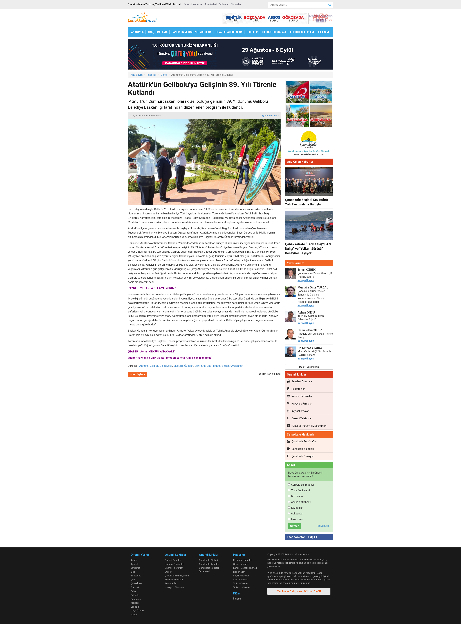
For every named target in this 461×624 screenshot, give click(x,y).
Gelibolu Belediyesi (161, 365)
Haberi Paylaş (137, 374)
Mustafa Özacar (183, 365)
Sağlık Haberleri (241, 575)
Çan (133, 579)
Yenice (134, 614)
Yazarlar (236, 4)
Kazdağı (135, 602)
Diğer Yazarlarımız (310, 367)
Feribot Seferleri (173, 560)
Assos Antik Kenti (301, 502)
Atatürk (143, 365)
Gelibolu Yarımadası (302, 484)
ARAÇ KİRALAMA (157, 32)
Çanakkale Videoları (303, 448)
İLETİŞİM (323, 32)
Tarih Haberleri (240, 583)
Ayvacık (135, 564)
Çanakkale (136, 583)
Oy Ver (294, 526)
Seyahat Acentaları (302, 381)
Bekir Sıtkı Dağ (203, 365)
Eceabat (135, 587)
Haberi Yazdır (271, 115)
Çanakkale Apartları (209, 564)
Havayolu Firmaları (302, 403)
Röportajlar (239, 571)
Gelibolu (135, 595)
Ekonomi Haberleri (242, 560)
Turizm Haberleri (241, 587)
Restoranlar (298, 388)
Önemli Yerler (192, 4)
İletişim (237, 598)
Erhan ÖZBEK (306, 269)
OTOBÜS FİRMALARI (274, 32)
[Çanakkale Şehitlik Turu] (309, 104)
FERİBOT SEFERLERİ (302, 32)
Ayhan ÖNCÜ (306, 312)
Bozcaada (297, 496)
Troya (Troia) (137, 610)
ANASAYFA (137, 32)
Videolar (224, 4)
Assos (134, 560)
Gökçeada (297, 513)
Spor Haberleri (240, 579)
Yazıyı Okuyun (306, 280)
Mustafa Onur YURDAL (313, 287)
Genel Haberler (241, 564)
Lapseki (135, 606)
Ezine (133, 591)
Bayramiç (135, 568)
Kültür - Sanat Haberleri (245, 568)
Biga (133, 571)
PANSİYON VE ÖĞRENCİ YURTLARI (192, 32)
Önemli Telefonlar (302, 418)
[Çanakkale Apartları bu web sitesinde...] (309, 144)
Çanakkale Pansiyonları (177, 575)
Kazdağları (297, 507)
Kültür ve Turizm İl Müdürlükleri (309, 425)
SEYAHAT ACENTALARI (229, 32)
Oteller (168, 571)
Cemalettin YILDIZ (310, 330)
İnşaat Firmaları (300, 411)
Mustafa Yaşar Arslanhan (228, 365)
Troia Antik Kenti (300, 490)
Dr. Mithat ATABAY (310, 348)
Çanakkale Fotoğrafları (304, 441)
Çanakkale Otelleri (208, 560)
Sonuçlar (325, 525)
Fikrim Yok (297, 519)
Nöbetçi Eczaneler (302, 396)
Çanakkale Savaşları (303, 456)
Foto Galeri (211, 4)
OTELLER (252, 32)
